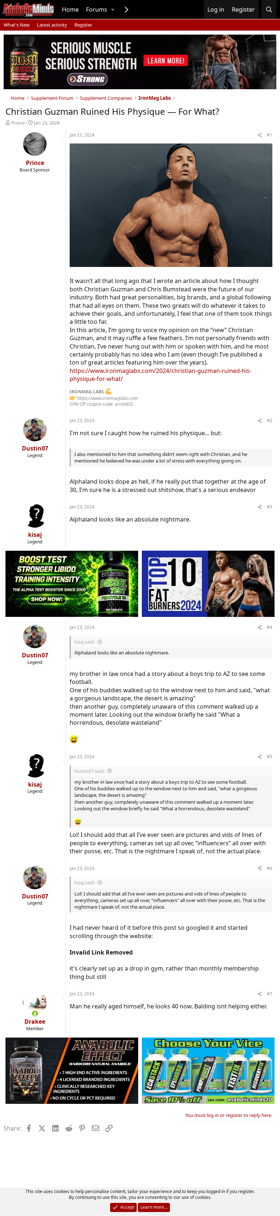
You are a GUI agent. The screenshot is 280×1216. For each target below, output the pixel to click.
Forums (96, 9)
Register (83, 24)
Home (70, 9)
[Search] (268, 9)
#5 (269, 756)
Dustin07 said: (89, 771)
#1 (269, 135)
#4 (269, 627)
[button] (112, 9)
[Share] (259, 135)
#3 (269, 507)
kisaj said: (84, 641)
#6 (269, 868)
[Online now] (35, 1013)
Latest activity (52, 24)
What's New (17, 24)
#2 (269, 420)
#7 (269, 994)
